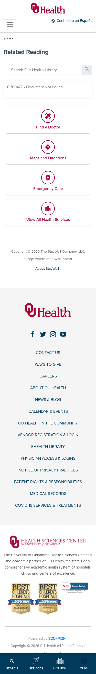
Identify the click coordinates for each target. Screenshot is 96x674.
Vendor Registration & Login (48, 435)
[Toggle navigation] (10, 24)
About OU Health (48, 388)
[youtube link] (63, 334)
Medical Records (48, 493)
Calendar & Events (48, 411)
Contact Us (48, 352)
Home (9, 39)
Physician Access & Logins (48, 458)
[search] (43, 70)
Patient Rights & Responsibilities (48, 482)
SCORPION (57, 638)
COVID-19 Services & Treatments (48, 505)
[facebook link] (33, 334)
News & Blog (48, 399)
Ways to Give (48, 364)
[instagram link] (53, 334)
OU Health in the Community (48, 423)
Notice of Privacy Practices (48, 470)
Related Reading (26, 52)
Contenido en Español (75, 20)
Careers (48, 376)
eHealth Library (48, 446)
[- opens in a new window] (48, 541)
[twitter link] (43, 334)
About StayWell (47, 268)
